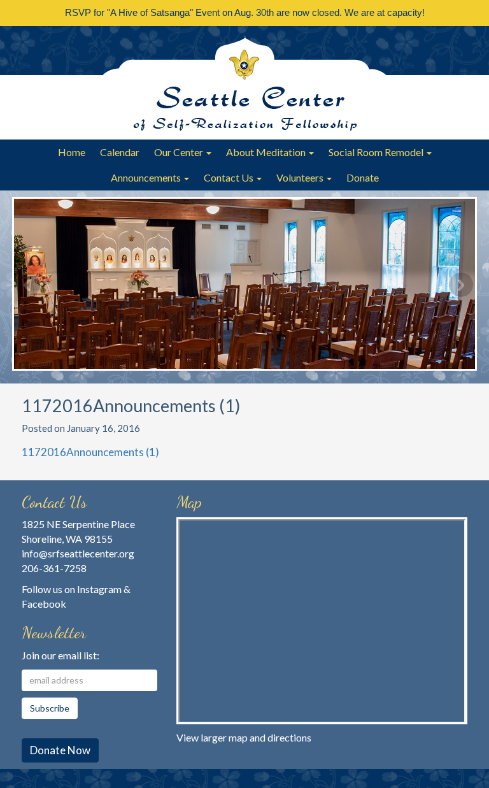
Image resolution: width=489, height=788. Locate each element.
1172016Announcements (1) (90, 452)
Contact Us (229, 177)
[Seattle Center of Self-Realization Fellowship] (244, 83)
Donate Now (60, 750)
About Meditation (267, 152)
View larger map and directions (243, 737)
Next (461, 285)
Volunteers (300, 177)
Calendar (119, 152)
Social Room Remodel (377, 152)
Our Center (179, 152)
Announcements (147, 177)
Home (71, 152)
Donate (362, 177)
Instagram (99, 589)
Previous (28, 285)
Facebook (44, 604)
